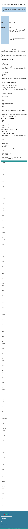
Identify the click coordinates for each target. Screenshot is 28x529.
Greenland (3, 283)
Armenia (3, 176)
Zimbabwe (3, 508)
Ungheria (3, 493)
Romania (3, 421)
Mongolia (3, 367)
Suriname (3, 462)
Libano (3, 329)
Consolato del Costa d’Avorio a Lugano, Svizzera (8, 102)
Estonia (3, 256)
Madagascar (3, 343)
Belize (3, 193)
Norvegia (3, 387)
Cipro (2, 225)
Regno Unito (3, 413)
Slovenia (3, 450)
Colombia (3, 227)
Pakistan (3, 396)
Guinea (3, 288)
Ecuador (3, 247)
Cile (2, 222)
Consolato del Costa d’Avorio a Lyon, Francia (8, 156)
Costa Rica (3, 239)
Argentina (3, 174)
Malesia (3, 348)
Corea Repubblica (4, 234)
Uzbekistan (3, 496)
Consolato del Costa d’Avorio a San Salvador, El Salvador (9, 129)
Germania (3, 271)
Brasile (3, 205)
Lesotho (3, 326)
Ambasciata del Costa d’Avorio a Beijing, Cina (8, 66)
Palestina (3, 399)
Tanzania (3, 474)
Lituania (3, 336)
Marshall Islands (4, 355)
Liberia (3, 331)
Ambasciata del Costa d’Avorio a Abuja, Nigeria (8, 77)
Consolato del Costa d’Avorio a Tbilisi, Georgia (8, 148)
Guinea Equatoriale (4, 292)
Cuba (2, 242)
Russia (3, 425)
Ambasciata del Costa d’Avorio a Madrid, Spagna (8, 113)
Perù (2, 406)
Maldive (3, 346)
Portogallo (3, 409)
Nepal (2, 377)
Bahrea (3, 186)
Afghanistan (3, 162)
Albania (3, 164)
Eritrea (3, 254)
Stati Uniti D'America (4, 457)
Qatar (2, 411)
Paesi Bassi (3, 394)
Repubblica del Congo (4, 418)
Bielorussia (3, 198)
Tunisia (3, 483)
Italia (2, 312)
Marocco (3, 353)
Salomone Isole (3, 430)
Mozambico (3, 370)
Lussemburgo (3, 338)
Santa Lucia (3, 435)
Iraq (2, 305)
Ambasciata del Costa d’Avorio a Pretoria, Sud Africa (9, 82)
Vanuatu (3, 498)
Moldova (3, 363)
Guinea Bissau (3, 290)
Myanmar (3, 372)
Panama (3, 401)
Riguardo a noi (2, 522)
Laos (2, 324)
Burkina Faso (3, 210)
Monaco (3, 365)
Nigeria (3, 382)
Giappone (3, 276)
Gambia (3, 268)
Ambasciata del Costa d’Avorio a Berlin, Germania (8, 87)
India (2, 300)
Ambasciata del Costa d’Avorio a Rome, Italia (8, 133)
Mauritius (3, 358)
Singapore (3, 445)
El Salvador (3, 251)
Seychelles (3, 442)
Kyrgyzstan (3, 322)
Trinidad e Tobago (4, 481)
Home (1, 521)
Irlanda (3, 307)
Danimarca (3, 244)
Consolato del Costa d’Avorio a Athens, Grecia (8, 123)
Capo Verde (3, 218)
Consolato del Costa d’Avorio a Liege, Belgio (8, 118)
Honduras (3, 297)
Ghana (3, 273)
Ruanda (3, 423)
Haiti (2, 295)
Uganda (3, 491)
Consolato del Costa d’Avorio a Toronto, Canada (8, 59)
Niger (2, 380)
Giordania (3, 280)
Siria (2, 447)
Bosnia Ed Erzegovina (4, 201)
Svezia (3, 464)
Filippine (3, 261)
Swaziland (3, 467)
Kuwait (3, 321)
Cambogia (3, 213)
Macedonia (3, 341)
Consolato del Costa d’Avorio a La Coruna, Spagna (8, 152)
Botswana (3, 203)
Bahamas (3, 184)
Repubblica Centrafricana (4, 416)
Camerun (3, 215)
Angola (3, 169)
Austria (3, 181)
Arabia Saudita (3, 172)
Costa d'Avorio (3, 237)
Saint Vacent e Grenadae (4, 428)
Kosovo (3, 319)
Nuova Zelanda (3, 389)
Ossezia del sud (4, 392)
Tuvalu (3, 488)
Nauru (2, 375)
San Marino (3, 433)
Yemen (3, 505)
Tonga (2, 479)
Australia (3, 179)
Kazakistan (3, 314)
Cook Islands (3, 232)
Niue (2, 384)
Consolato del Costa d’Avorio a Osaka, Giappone (8, 98)
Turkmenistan (3, 486)
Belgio (3, 191)
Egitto (2, 249)
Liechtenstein (3, 334)
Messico (3, 360)
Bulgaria (3, 208)
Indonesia (3, 302)
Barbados (3, 189)
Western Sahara (4, 503)
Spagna (3, 454)
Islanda (3, 309)
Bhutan (3, 196)
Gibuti (2, 278)
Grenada (3, 285)
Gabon (3, 266)
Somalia (3, 452)
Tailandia (3, 471)
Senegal (3, 438)
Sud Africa (3, 459)
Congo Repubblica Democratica (5, 230)
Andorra (3, 167)
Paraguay (3, 404)
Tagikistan (3, 469)
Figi (2, 259)
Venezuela (3, 500)
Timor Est (3, 476)
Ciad (2, 220)
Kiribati (3, 317)
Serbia (3, 440)
